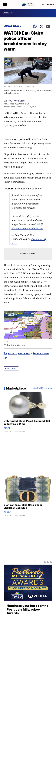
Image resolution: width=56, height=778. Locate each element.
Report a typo (11, 368)
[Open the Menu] (5, 4)
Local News (12, 25)
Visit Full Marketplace (42, 388)
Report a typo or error (17, 353)
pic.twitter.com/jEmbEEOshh (27, 228)
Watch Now (47, 4)
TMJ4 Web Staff (16, 100)
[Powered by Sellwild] (48, 562)
